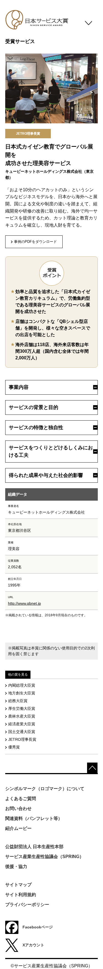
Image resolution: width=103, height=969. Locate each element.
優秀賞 (14, 747)
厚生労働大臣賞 (21, 708)
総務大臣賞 (17, 701)
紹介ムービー (18, 828)
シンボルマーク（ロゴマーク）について (44, 788)
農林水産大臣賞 (21, 716)
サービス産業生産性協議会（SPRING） (44, 856)
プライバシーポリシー (27, 904)
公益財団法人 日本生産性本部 (34, 846)
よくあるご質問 (20, 798)
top (92, 768)
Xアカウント (33, 945)
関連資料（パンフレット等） (33, 818)
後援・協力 (16, 866)
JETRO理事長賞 (22, 739)
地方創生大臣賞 (21, 693)
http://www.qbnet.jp (24, 603)
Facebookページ (38, 927)
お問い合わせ (18, 808)
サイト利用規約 (20, 894)
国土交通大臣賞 (21, 731)
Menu (88, 24)
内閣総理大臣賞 (21, 685)
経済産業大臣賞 (21, 724)
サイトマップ (18, 884)
